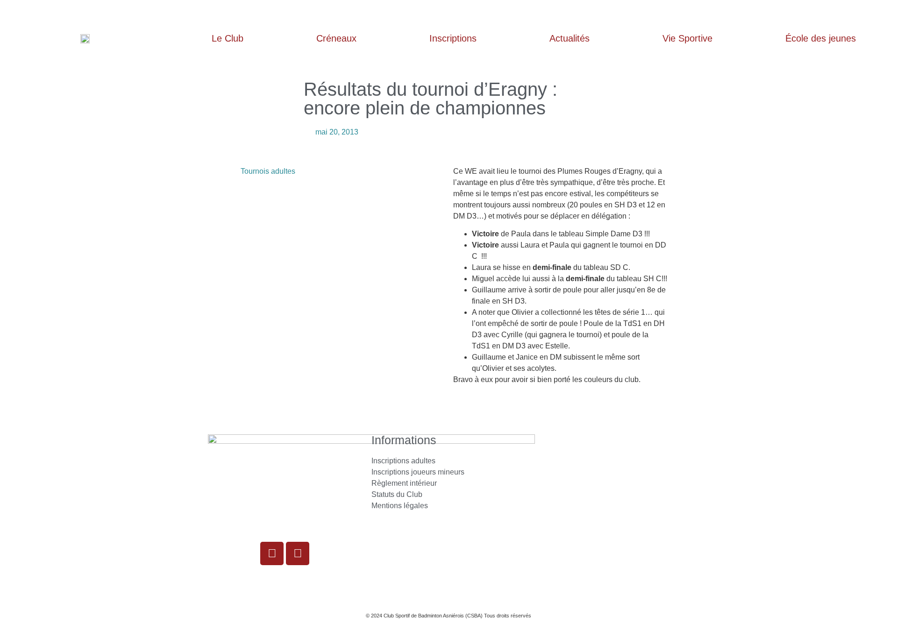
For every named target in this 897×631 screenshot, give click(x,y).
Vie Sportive (687, 38)
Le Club (227, 38)
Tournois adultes (268, 171)
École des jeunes (820, 38)
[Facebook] (297, 553)
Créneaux (336, 38)
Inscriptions (453, 38)
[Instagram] (272, 553)
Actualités (569, 38)
